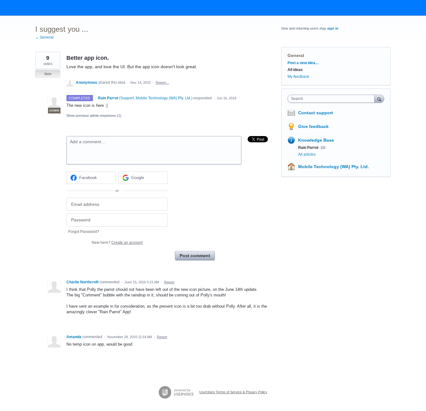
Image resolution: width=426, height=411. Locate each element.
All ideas (295, 70)
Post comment (195, 255)
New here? (117, 242)
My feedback (298, 76)
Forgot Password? (83, 231)
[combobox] (333, 99)
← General (44, 37)
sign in (332, 28)
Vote (47, 74)
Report (169, 282)
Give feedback (313, 126)
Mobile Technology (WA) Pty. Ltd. (333, 166)
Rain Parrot (308, 147)
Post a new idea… (303, 63)
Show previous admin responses (93, 115)
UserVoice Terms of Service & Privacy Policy (233, 392)
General (296, 55)
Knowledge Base (316, 140)
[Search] (379, 98)
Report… (162, 82)
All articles (307, 154)
